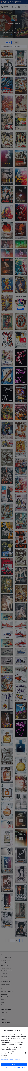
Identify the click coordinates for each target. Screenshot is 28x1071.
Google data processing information (10, 1059)
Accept (14, 1064)
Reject (7, 1067)
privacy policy (20, 1058)
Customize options (19, 1067)
